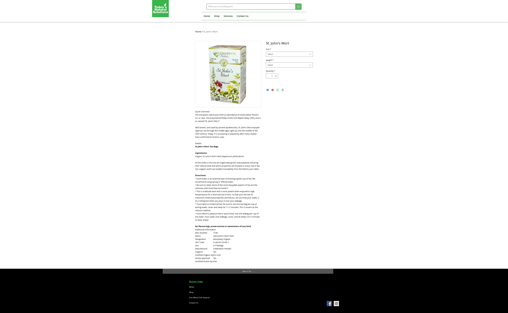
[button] (217, 16)
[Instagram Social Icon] (336, 303)
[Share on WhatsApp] (277, 90)
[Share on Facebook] (267, 90)
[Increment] (276, 76)
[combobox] (289, 54)
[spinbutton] (272, 76)
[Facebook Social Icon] (329, 303)
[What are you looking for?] (298, 7)
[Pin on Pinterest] (272, 90)
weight (269, 60)
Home (198, 31)
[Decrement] (268, 76)
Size (268, 49)
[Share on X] (282, 90)
